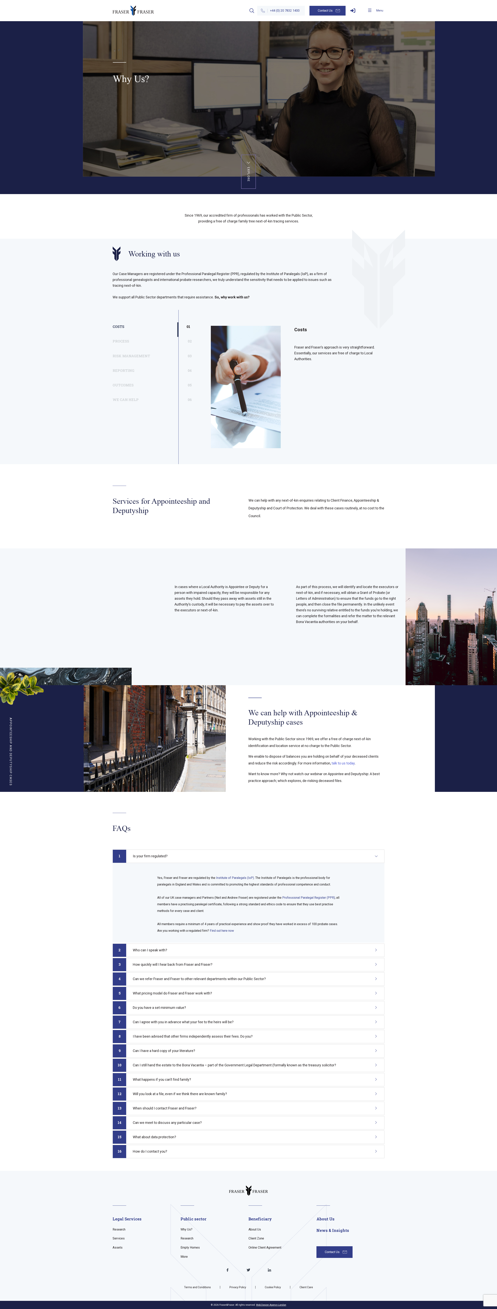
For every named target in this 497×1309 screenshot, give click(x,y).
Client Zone (256, 1238)
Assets (118, 1247)
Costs (145, 326)
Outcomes (145, 385)
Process (145, 341)
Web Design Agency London (271, 1305)
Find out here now (222, 931)
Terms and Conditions (197, 1287)
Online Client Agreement (264, 1247)
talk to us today (343, 763)
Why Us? (186, 1229)
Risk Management (145, 356)
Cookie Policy (273, 1287)
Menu (379, 10)
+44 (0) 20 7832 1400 (285, 10)
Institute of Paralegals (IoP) (235, 878)
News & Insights (332, 1230)
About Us (254, 1229)
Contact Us (325, 10)
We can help (145, 399)
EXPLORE (248, 174)
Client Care (306, 1287)
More (184, 1256)
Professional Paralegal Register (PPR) (308, 897)
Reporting (145, 370)
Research (119, 1229)
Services (119, 1238)
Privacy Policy (237, 1287)
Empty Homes (190, 1247)
